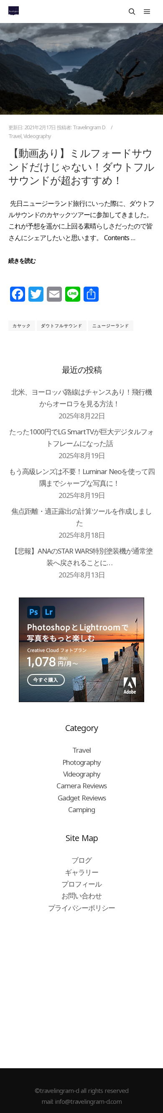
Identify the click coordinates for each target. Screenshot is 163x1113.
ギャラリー (81, 872)
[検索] (132, 11)
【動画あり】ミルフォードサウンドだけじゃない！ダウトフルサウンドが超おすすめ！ (81, 166)
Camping (81, 809)
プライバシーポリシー (81, 908)
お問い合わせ (81, 895)
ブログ (81, 860)
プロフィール (81, 884)
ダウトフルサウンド (61, 325)
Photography (81, 762)
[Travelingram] (13, 11)
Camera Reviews (81, 785)
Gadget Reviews (82, 798)
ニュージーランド (110, 325)
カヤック (22, 325)
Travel (14, 136)
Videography (37, 136)
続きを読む (22, 260)
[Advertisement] (81, 990)
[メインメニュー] (147, 11)
